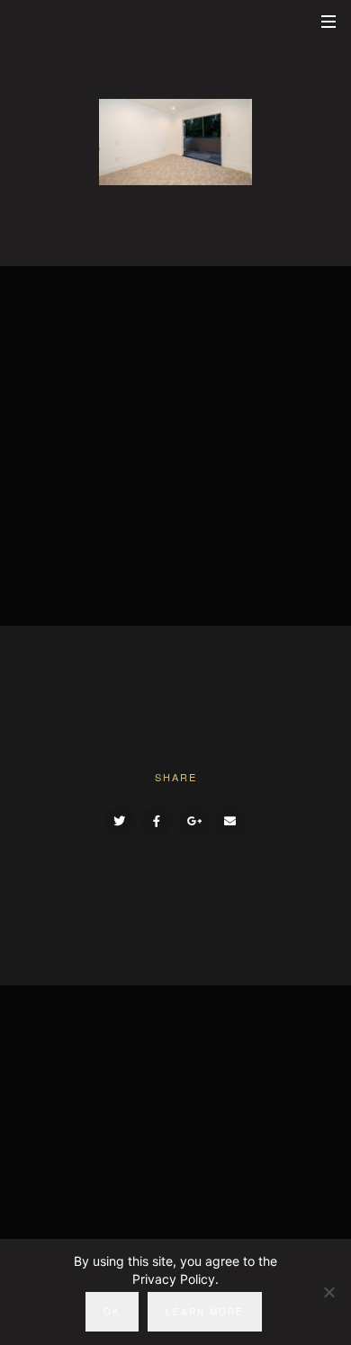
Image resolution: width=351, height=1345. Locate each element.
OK (112, 1311)
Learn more (205, 1311)
